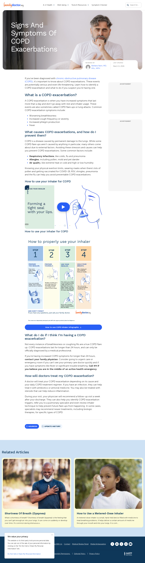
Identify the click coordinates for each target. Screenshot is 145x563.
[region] (29, 545)
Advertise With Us (55, 544)
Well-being (61, 5)
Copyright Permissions (61, 554)
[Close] (52, 534)
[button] (63, 207)
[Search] (128, 5)
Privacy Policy (94, 554)
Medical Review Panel (80, 544)
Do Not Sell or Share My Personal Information (24, 554)
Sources (32, 426)
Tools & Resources (79, 5)
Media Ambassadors (98, 544)
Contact (67, 544)
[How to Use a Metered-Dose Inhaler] (108, 492)
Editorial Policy (80, 554)
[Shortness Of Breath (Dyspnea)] (36, 492)
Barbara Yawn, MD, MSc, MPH (99, 67)
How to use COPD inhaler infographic (62, 327)
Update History (52, 426)
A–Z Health (47, 5)
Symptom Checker (99, 5)
